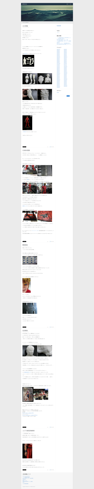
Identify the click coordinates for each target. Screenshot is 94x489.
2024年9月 (58, 51)
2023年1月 (65, 54)
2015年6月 (65, 75)
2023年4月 (65, 53)
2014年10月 (65, 79)
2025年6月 (58, 50)
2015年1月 (58, 78)
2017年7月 (65, 64)
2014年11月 (58, 79)
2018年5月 (58, 61)
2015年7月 (58, 75)
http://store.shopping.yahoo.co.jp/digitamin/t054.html (29, 415)
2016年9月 (58, 67)
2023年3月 (58, 54)
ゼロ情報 (25, 26)
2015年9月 (58, 74)
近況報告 (25, 330)
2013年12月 (65, 85)
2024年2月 (65, 51)
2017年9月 (65, 63)
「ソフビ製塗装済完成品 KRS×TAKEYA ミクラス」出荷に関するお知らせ (28, 478)
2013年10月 (65, 86)
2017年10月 (58, 63)
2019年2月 (65, 59)
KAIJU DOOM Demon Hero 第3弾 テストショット (64, 44)
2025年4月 (65, 50)
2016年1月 (58, 72)
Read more (52, 241)
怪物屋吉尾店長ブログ (27, 372)
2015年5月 (58, 76)
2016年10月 (65, 66)
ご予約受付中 (24, 131)
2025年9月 (65, 49)
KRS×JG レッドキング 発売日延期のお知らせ (63, 43)
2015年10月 (65, 73)
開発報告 (25, 245)
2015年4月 (65, 76)
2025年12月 (58, 49)
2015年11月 (58, 73)
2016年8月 (65, 67)
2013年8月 (58, 87)
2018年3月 (65, 61)
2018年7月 (65, 60)
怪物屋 (28, 179)
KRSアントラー (25, 480)
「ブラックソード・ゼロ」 (35, 230)
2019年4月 (58, 59)
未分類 (58, 92)
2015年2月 (65, 77)
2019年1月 (58, 60)
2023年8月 (65, 52)
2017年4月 (65, 65)
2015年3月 (58, 77)
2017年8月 (58, 64)
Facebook (59, 25)
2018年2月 (58, 62)
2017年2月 (58, 66)
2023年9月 (58, 52)
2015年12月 (65, 72)
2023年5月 (58, 53)
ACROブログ (24, 4)
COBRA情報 (26, 150)
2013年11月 (58, 86)
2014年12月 (65, 78)
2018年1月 (65, 62)
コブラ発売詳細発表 (28, 430)
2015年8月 (65, 74)
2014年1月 (58, 85)
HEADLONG (25, 53)
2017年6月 (58, 65)
